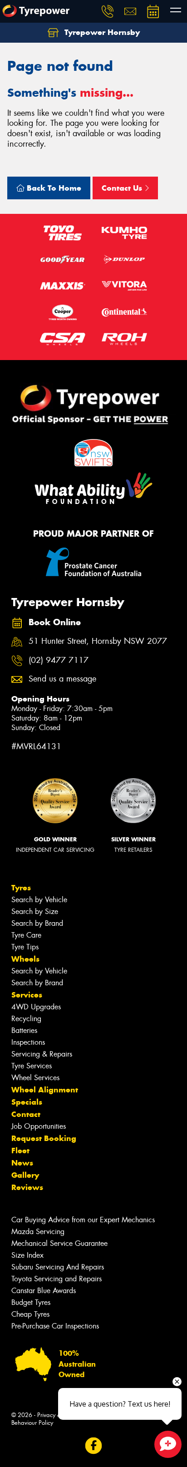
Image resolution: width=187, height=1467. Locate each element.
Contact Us (123, 188)
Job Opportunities (38, 1126)
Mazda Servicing (37, 1231)
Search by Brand (37, 923)
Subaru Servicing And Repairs (57, 1267)
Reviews (27, 1187)
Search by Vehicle (39, 899)
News (22, 1163)
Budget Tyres (30, 1302)
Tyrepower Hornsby (101, 32)
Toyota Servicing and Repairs (56, 1279)
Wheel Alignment (44, 1090)
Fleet (20, 1151)
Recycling (26, 1018)
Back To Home (53, 188)
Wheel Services (35, 1077)
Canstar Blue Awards (43, 1290)
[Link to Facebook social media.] (93, 1445)
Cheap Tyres (30, 1314)
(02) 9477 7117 (59, 660)
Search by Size (34, 911)
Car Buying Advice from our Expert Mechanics (83, 1220)
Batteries (24, 1030)
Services (26, 995)
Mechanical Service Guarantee (59, 1243)
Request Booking (43, 1138)
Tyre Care (26, 935)
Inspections (28, 1042)
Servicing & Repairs (41, 1054)
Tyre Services (31, 1066)
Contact (25, 1114)
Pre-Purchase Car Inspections (55, 1326)
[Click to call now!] (107, 11)
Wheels (25, 959)
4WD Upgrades (36, 1007)
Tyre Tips (25, 947)
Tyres (21, 888)
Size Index (27, 1255)
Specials (26, 1102)
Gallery (25, 1175)
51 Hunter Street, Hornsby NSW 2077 (98, 641)
